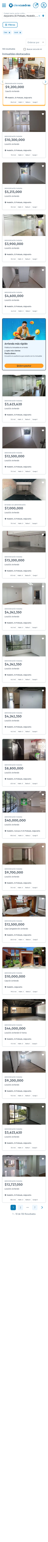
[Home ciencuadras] (20, 5)
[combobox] (35, 42)
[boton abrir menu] (3, 5)
